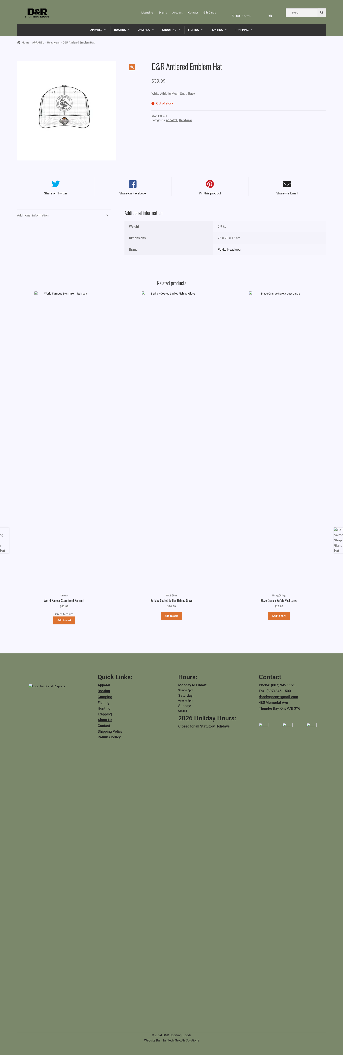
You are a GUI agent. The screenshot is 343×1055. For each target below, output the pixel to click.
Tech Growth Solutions (183, 1040)
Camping (105, 697)
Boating (104, 691)
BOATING (120, 29)
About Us (105, 720)
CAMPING (144, 29)
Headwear (53, 42)
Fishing (103, 702)
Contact (193, 12)
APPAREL (96, 29)
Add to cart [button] (64, 620)
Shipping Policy (110, 731)
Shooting (169, 29)
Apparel (104, 685)
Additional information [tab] (33, 215)
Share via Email (287, 193)
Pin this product (210, 193)
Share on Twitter (55, 193)
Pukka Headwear (229, 249)
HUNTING (217, 29)
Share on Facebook (132, 193)
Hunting (104, 708)
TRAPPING (242, 29)
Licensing (147, 12)
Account (177, 12)
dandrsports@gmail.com (278, 697)
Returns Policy (109, 737)
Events (163, 12)
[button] (132, 67)
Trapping (105, 714)
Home (25, 42)
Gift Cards (209, 12)
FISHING (193, 29)
